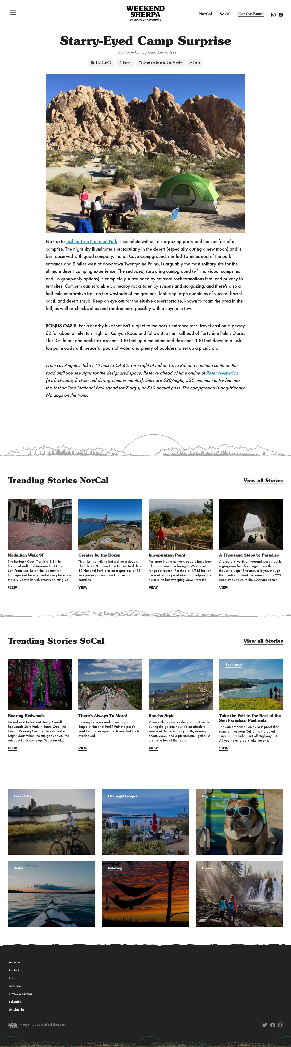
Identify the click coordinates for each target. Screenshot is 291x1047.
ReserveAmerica (222, 373)
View (12, 587)
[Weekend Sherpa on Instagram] (280, 1025)
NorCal (205, 14)
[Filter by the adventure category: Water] (51, 863)
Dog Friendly (174, 62)
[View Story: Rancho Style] (181, 685)
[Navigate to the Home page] (145, 13)
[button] (12, 12)
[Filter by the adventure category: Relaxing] (145, 863)
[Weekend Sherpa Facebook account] (282, 14)
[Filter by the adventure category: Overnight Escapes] (145, 791)
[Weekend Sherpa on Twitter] (264, 1025)
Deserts (127, 62)
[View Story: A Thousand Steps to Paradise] (251, 524)
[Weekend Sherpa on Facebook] (272, 1025)
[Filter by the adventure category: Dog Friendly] (239, 791)
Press (12, 978)
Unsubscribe (16, 1010)
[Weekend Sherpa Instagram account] (275, 14)
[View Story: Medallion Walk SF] (40, 524)
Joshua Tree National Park (91, 241)
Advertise (15, 986)
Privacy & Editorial (20, 994)
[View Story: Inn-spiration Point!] (181, 524)
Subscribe (15, 1002)
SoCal (225, 14)
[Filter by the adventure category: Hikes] (239, 863)
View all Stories (263, 480)
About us (14, 962)
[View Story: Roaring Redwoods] (40, 685)
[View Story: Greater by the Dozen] (110, 524)
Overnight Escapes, (154, 62)
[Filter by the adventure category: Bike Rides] (51, 791)
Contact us (15, 970)
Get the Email (251, 14)
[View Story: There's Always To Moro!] (110, 685)
